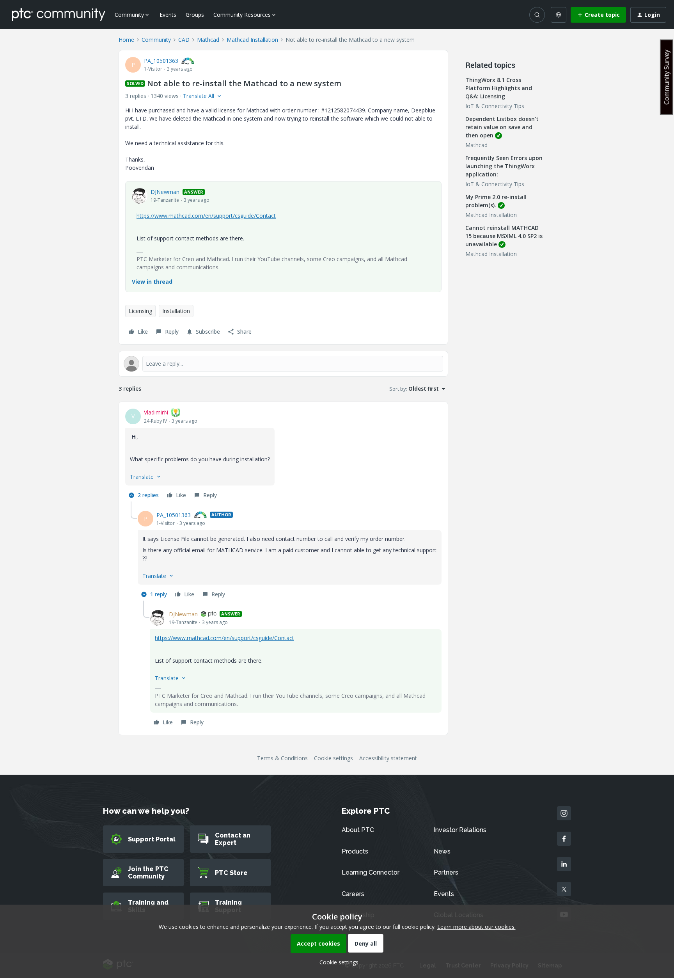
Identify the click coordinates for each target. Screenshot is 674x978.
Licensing (140, 311)
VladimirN (156, 412)
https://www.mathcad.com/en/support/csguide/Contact (206, 215)
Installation (176, 311)
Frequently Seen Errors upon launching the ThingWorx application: (504, 166)
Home (126, 39)
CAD (184, 39)
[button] (598, 15)
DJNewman (165, 192)
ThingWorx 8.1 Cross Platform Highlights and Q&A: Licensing (498, 88)
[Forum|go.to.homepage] (58, 14)
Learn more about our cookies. (476, 926)
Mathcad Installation (252, 39)
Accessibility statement (388, 758)
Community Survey (666, 77)
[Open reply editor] (283, 363)
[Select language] (558, 15)
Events (168, 14)
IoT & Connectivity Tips (494, 106)
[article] (283, 454)
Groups (195, 14)
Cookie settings (333, 758)
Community (156, 39)
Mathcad (208, 39)
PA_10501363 (161, 60)
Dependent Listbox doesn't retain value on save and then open (502, 127)
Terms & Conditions (282, 758)
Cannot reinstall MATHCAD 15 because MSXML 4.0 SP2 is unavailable (504, 236)
